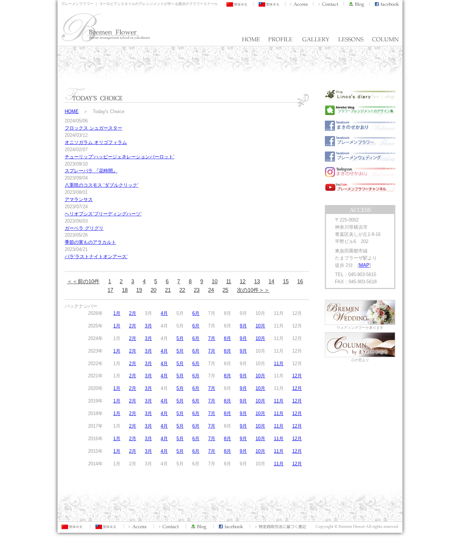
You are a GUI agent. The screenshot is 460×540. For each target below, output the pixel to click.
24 (211, 290)
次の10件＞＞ (253, 290)
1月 (116, 313)
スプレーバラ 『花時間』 (91, 170)
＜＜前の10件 (83, 281)
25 (225, 290)
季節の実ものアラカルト (90, 242)
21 (168, 290)
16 (300, 281)
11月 (279, 363)
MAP (364, 265)
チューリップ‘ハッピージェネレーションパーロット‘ (119, 156)
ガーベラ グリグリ (84, 228)
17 (110, 290)
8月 (227, 338)
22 (182, 290)
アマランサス (79, 199)
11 (228, 281)
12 (242, 281)
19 (139, 290)
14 (271, 281)
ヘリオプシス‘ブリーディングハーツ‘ (103, 214)
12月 (297, 375)
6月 (195, 313)
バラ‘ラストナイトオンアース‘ (96, 256)
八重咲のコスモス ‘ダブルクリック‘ (101, 185)
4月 (164, 313)
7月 (211, 338)
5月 (180, 338)
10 (214, 281)
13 (257, 281)
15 (286, 281)
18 (125, 290)
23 (196, 290)
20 (153, 290)
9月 (243, 326)
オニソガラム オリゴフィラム (96, 142)
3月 (148, 326)
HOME (72, 111)
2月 (132, 313)
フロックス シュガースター (93, 128)
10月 (260, 326)
